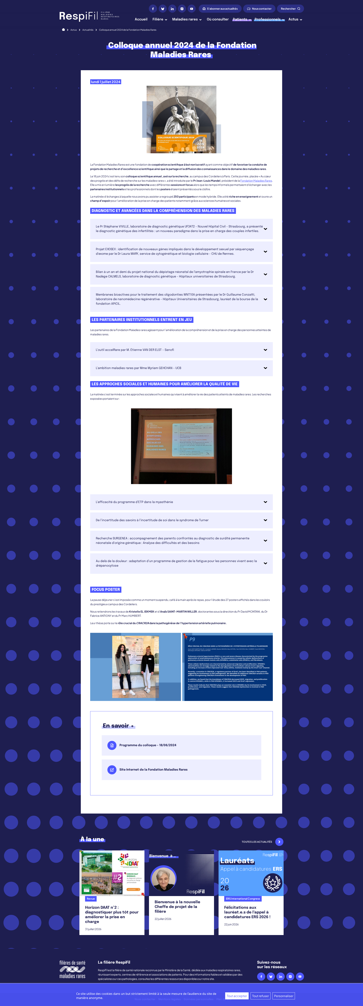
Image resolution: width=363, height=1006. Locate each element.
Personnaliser (283, 996)
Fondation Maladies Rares (256, 180)
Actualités (87, 29)
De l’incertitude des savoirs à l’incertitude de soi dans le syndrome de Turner (152, 520)
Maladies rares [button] (185, 19)
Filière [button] (158, 19)
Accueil (141, 19)
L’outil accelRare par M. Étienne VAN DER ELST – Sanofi (135, 350)
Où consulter (218, 19)
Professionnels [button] (268, 19)
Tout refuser (260, 996)
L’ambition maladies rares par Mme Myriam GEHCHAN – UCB (138, 368)
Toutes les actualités (257, 841)
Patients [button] (240, 19)
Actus (74, 29)
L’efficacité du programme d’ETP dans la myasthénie (134, 502)
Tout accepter (237, 996)
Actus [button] (293, 19)
